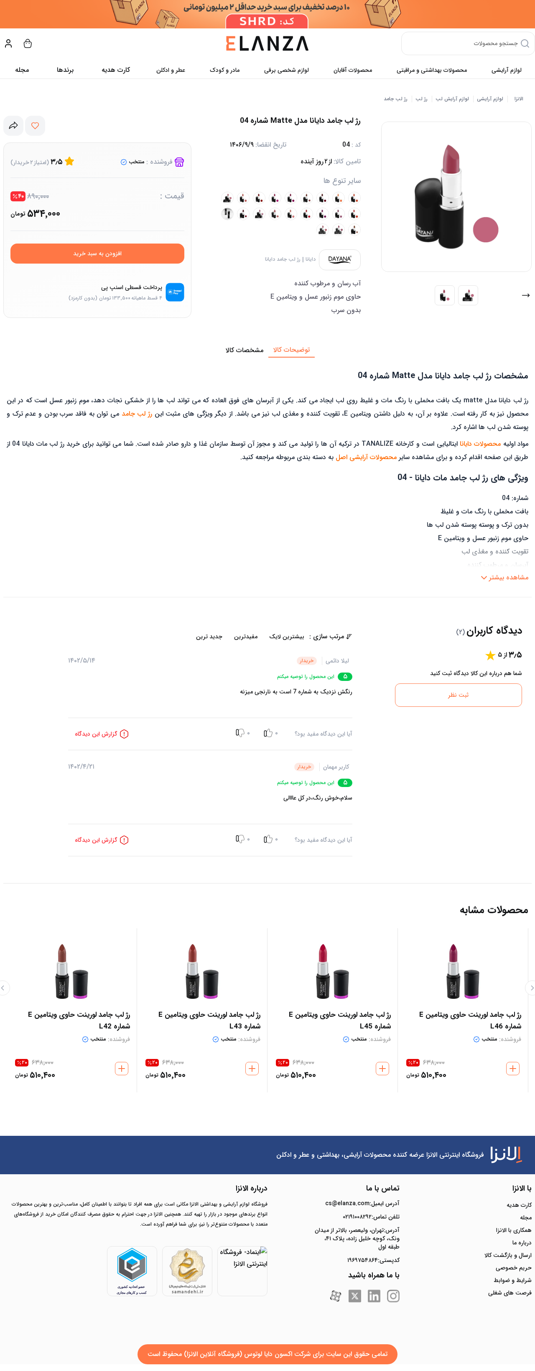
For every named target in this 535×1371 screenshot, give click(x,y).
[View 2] (468, 295)
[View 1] (445, 295)
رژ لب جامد (396, 99)
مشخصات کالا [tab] (244, 350)
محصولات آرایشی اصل (366, 457)
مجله (22, 70)
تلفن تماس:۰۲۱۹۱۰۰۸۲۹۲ (371, 1217)
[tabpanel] (267, 471)
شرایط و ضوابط (513, 1280)
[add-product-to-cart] (513, 1068)
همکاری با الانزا (514, 1230)
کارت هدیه (519, 1205)
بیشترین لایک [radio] (286, 636)
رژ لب (421, 99)
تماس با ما (383, 1188)
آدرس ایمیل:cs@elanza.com (362, 1203)
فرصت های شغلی (510, 1293)
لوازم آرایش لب (452, 99)
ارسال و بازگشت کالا (508, 1255)
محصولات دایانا (480, 444)
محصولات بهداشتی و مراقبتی (432, 70)
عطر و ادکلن (170, 70)
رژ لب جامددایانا (283, 259)
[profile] (8, 43)
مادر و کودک (224, 70)
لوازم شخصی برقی (286, 70)
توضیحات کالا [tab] (291, 350)
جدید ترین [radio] (209, 636)
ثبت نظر (458, 695)
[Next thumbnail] (526, 295)
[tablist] (267, 350)
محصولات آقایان (353, 70)
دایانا (311, 259)
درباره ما (522, 1243)
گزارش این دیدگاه (96, 734)
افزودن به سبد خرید (97, 253)
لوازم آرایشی (507, 70)
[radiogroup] (188, 636)
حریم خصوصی (514, 1268)
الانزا (519, 99)
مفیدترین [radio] (245, 636)
